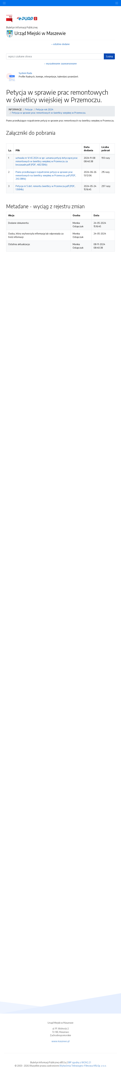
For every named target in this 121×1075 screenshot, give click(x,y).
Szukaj (109, 56)
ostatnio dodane (61, 44)
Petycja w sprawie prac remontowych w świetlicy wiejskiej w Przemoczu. (49, 112)
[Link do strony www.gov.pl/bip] (11, 18)
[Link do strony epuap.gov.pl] (27, 18)
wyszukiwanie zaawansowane (61, 63)
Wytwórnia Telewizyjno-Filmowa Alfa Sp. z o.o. (83, 1065)
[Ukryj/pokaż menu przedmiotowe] (4, 3)
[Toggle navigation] (116, 3)
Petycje (29, 109)
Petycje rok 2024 (44, 109)
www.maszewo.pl (60, 1041)
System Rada (25, 73)
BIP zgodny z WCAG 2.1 (79, 1062)
